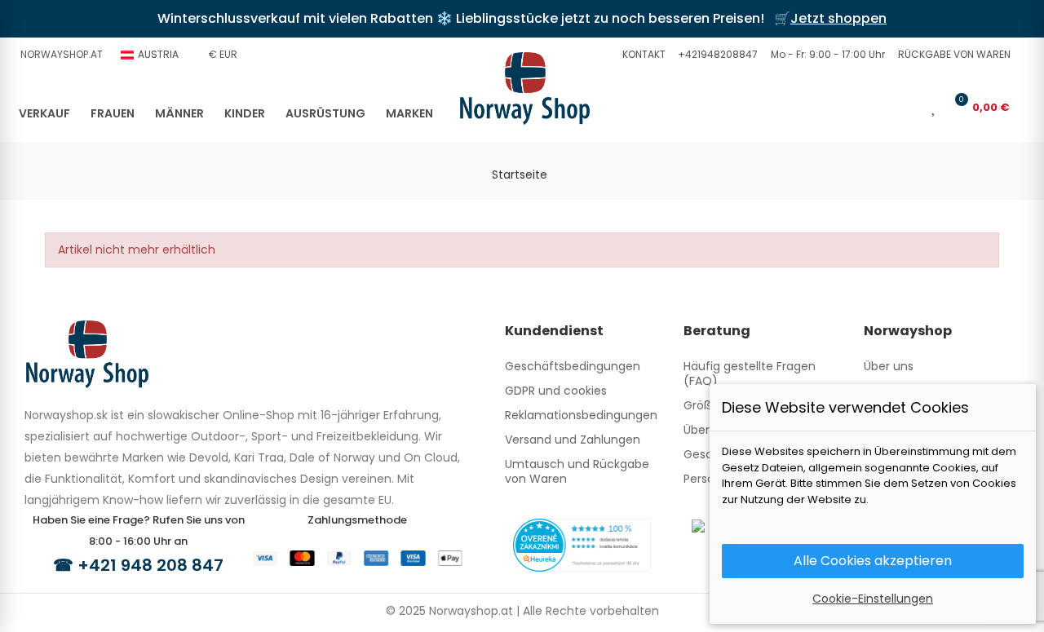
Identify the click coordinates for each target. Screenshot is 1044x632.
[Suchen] (884, 106)
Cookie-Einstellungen (872, 598)
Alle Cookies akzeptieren (873, 560)
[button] (642, 55)
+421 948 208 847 (150, 565)
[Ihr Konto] (911, 106)
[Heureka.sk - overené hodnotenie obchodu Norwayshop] (582, 544)
